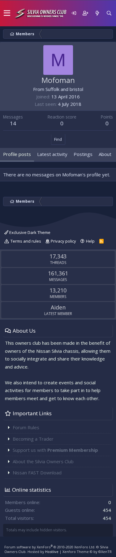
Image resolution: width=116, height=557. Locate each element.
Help (90, 241)
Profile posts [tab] (17, 154)
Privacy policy (63, 241)
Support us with (55, 450)
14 (13, 123)
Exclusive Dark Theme (29, 232)
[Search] (109, 13)
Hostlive (51, 551)
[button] (7, 13)
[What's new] (97, 13)
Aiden (58, 307)
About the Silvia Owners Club (43, 461)
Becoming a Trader (33, 439)
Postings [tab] (83, 154)
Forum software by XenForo (49, 547)
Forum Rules (26, 427)
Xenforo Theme (87, 551)
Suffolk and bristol (64, 89)
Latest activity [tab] (52, 154)
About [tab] (105, 154)
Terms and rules (26, 241)
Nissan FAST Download (37, 472)
